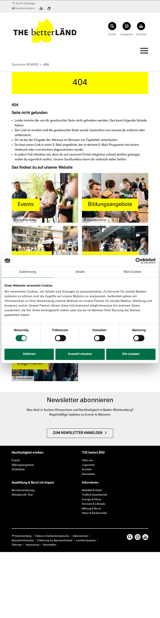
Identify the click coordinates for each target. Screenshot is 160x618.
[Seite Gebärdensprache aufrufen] (49, 9)
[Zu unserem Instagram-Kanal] (137, 538)
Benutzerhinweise (23, 540)
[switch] (60, 338)
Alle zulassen (131, 354)
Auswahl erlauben (80, 354)
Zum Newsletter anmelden (77, 433)
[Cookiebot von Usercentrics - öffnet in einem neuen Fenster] (138, 261)
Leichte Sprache (86, 540)
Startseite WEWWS (25, 64)
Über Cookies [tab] (132, 272)
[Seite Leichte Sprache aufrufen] (41, 9)
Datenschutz (80, 536)
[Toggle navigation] (143, 52)
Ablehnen (29, 354)
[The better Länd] (45, 31)
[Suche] (130, 538)
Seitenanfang (22, 536)
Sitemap (17, 544)
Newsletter (49, 544)
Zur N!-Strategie (24, 3)
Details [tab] (80, 272)
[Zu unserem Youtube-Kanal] (145, 538)
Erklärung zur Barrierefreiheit (54, 540)
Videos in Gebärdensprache (52, 536)
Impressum (32, 544)
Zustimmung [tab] (27, 272)
